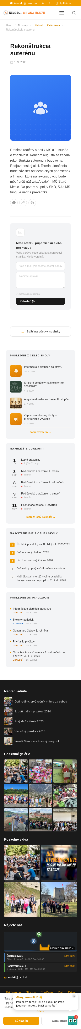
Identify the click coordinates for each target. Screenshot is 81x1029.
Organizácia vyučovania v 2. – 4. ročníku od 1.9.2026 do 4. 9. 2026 (39, 654)
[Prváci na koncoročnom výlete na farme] (16, 819)
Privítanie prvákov (24, 641)
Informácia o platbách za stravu (43, 366)
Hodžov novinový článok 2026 (35, 560)
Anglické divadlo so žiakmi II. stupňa (46, 399)
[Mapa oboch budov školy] (40, 942)
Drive (71, 992)
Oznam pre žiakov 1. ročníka (30, 630)
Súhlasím (21, 1020)
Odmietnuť (59, 1020)
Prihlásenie (13, 992)
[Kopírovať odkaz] (23, 202)
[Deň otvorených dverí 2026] (59, 863)
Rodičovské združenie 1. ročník (40, 471)
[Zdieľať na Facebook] (14, 202)
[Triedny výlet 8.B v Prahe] (40, 819)
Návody (31, 992)
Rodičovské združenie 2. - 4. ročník (42, 482)
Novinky (23, 25)
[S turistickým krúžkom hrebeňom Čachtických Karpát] (22, 899)
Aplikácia (65, 3)
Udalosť (38, 25)
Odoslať (25, 301)
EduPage (47, 992)
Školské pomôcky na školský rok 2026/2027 (44, 384)
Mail (60, 992)
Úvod (9, 25)
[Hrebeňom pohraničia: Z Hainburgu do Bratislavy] (59, 899)
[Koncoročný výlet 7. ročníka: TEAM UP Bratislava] (65, 819)
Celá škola (53, 25)
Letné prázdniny (30, 459)
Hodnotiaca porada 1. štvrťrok (39, 504)
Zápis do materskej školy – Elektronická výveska (40, 417)
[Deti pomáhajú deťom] (65, 771)
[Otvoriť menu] (62, 13)
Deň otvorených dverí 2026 (33, 552)
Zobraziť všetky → (41, 432)
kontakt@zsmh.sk (25, 3)
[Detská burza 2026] (40, 771)
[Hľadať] (74, 13)
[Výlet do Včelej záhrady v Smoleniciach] (16, 795)
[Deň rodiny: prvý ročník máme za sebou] (16, 771)
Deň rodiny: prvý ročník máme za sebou (41, 568)
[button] (72, 1020)
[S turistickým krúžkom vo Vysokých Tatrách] (40, 795)
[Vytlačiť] (32, 202)
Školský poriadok (23, 619)
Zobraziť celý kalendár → (40, 517)
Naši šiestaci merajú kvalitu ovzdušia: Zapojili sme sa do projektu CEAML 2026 (41, 578)
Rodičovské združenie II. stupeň (40, 493)
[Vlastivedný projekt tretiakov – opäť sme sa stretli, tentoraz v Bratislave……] (65, 795)
